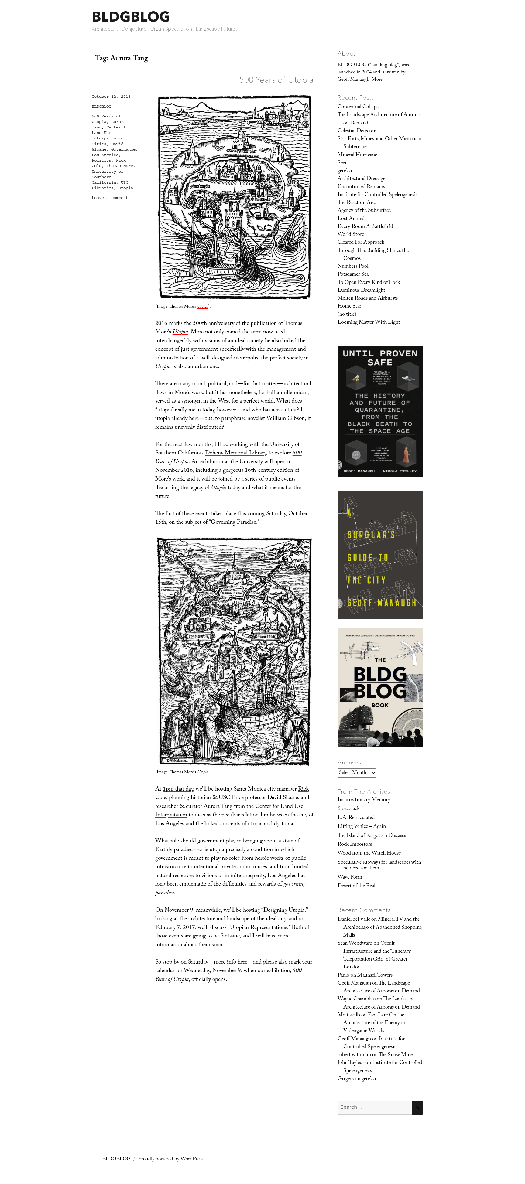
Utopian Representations (258, 928)
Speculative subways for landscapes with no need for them (379, 865)
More (377, 80)
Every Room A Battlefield (365, 227)
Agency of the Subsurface (364, 211)
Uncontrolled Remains (361, 187)
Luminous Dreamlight (361, 290)
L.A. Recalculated (356, 818)
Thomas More (119, 165)
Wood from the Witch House (369, 853)
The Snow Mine (396, 1055)
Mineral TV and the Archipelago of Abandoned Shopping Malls (382, 928)
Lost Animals (352, 219)
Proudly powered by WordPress (170, 1159)
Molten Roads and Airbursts (368, 298)
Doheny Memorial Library (235, 453)
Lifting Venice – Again (362, 827)
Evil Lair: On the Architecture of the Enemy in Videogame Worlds (374, 1023)
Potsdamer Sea (353, 274)
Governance (123, 149)
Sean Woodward (355, 943)
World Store (351, 235)
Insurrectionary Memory (364, 800)
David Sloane (282, 798)
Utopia (125, 187)
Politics (101, 160)
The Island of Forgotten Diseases (372, 836)
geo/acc (345, 171)
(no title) (347, 314)
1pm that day (178, 789)
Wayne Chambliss (357, 999)
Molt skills (349, 1015)
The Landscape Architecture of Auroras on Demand (379, 119)
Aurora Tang (218, 807)
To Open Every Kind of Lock (369, 282)
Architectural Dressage (361, 179)
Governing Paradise (233, 523)
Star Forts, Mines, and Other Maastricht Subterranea (380, 143)
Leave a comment (110, 197)
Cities (99, 143)
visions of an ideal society (233, 341)
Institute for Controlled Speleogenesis (377, 195)
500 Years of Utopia (276, 79)
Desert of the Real (356, 886)
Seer (342, 163)
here (242, 963)
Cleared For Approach (361, 242)
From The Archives (364, 791)
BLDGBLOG (131, 16)
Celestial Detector (357, 131)
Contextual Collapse (359, 107)
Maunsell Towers (375, 975)
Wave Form (350, 877)
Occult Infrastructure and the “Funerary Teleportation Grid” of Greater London (377, 955)
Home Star (349, 306)
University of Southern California (107, 177)
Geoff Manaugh (354, 983)
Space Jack (349, 809)
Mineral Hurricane (357, 155)
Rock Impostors (355, 844)
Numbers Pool (353, 266)
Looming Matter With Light (369, 322)
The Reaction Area (357, 203)
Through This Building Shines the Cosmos (373, 255)
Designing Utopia (283, 911)
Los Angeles (105, 154)
